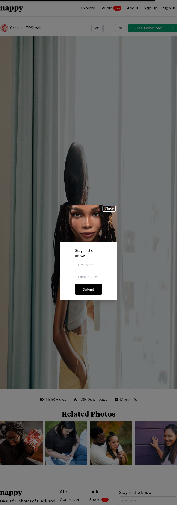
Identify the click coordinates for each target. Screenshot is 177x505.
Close (109, 208)
